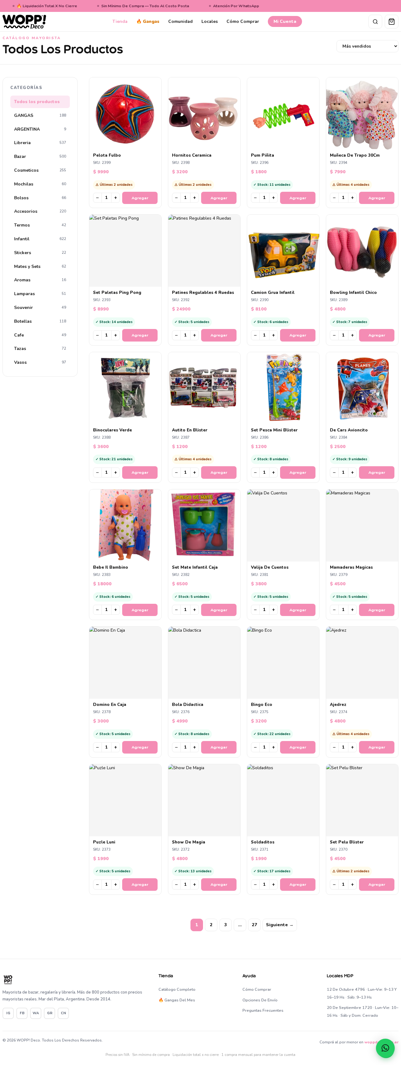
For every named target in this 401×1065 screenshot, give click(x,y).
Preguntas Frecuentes (263, 1010)
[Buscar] (375, 22)
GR (49, 1013)
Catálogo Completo (177, 989)
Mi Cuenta (284, 21)
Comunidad (180, 21)
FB (22, 1013)
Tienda (120, 21)
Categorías (26, 88)
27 (254, 925)
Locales (209, 21)
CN (63, 1013)
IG (8, 1013)
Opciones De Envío (260, 1000)
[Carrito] (391, 22)
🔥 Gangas (147, 21)
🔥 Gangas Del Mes (177, 1000)
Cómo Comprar (243, 21)
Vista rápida (128, 144)
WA (36, 1013)
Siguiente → (280, 925)
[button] (385, 1048)
